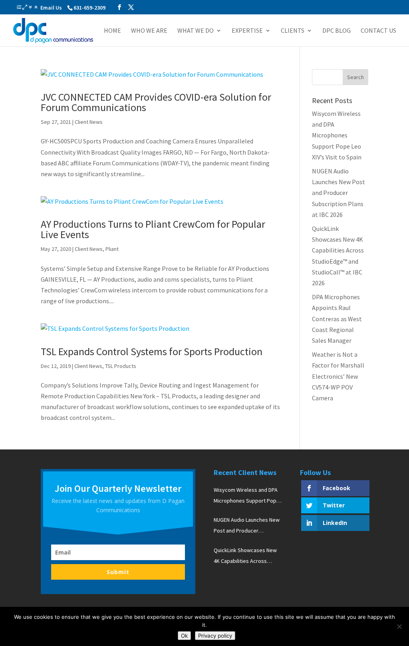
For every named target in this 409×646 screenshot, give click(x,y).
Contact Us (378, 31)
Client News (89, 121)
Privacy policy (215, 635)
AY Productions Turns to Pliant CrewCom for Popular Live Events (153, 229)
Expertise (247, 31)
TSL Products (120, 366)
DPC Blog (336, 31)
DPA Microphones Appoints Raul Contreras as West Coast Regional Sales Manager (337, 318)
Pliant (112, 248)
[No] (399, 626)
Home (112, 31)
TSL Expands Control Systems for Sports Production (151, 351)
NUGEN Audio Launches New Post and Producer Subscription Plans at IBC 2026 (338, 193)
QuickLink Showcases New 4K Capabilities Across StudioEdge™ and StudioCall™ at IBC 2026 (245, 556)
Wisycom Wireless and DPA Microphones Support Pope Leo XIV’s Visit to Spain (336, 135)
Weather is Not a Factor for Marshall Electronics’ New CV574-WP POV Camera (338, 376)
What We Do (195, 31)
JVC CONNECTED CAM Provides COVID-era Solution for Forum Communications (156, 102)
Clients (292, 31)
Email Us (51, 7)
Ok (184, 635)
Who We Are (149, 31)
